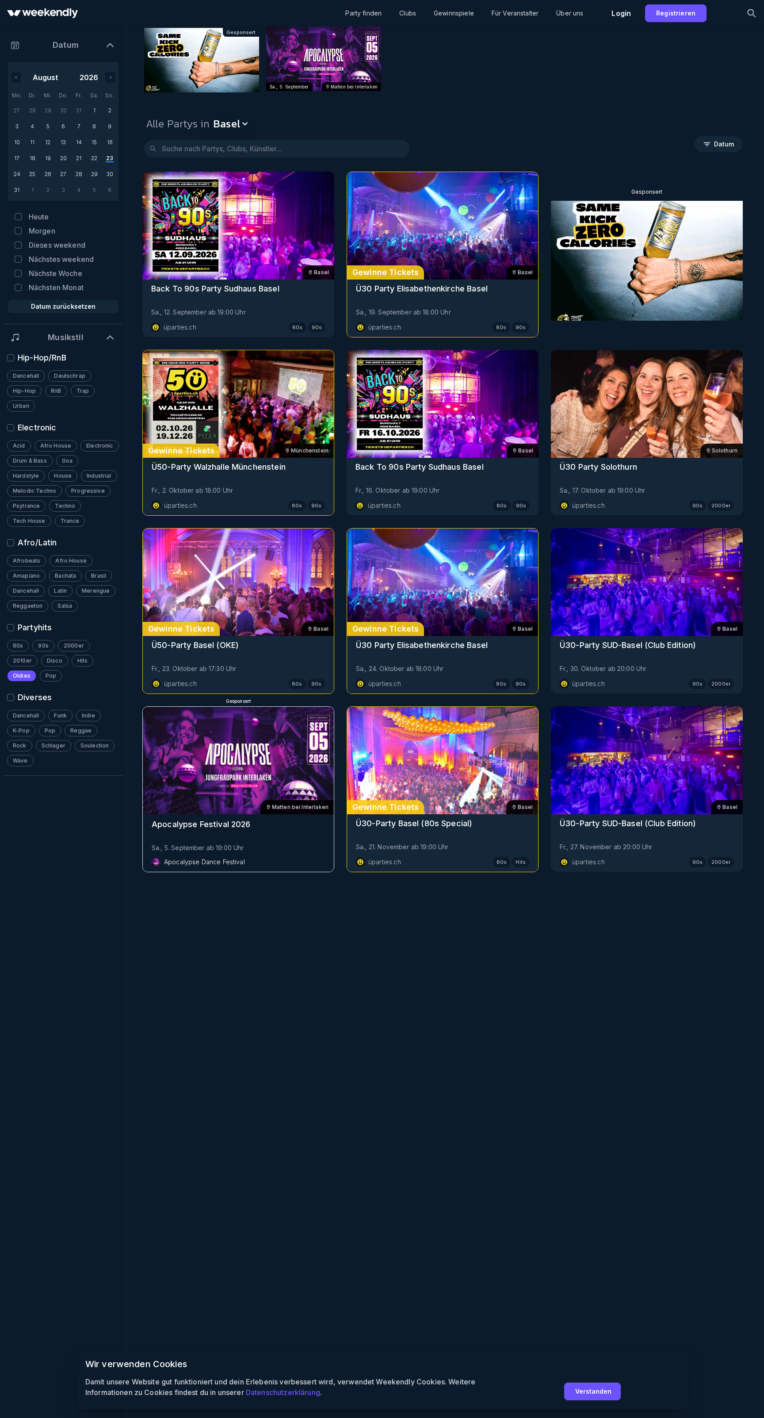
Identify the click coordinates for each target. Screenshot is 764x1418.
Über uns (569, 13)
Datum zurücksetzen (63, 306)
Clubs (407, 13)
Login (621, 13)
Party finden (363, 13)
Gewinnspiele (454, 13)
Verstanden (593, 1391)
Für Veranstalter (515, 13)
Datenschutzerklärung (283, 1392)
